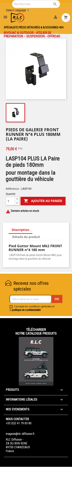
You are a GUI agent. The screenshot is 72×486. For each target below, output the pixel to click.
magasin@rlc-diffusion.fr (20, 434)
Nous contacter (17, 419)
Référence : (13, 188)
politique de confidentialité (26, 309)
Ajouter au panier (43, 201)
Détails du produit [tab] (26, 237)
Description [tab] (20, 230)
